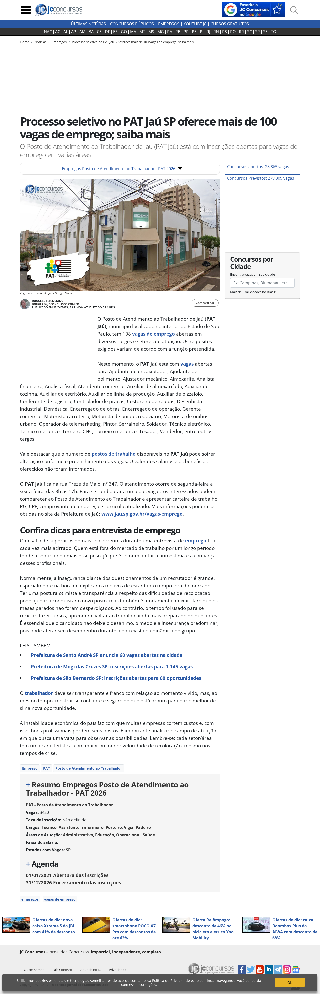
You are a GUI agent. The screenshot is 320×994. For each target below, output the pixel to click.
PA (169, 32)
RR (241, 32)
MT (142, 32)
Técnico (49, 827)
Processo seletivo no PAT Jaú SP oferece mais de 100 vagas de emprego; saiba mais (133, 42)
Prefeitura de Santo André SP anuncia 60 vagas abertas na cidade (106, 655)
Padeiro (143, 827)
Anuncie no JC (90, 970)
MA (133, 32)
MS (151, 32)
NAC (48, 32)
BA (91, 32)
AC (57, 32)
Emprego (30, 768)
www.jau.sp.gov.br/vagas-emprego (142, 513)
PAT (46, 768)
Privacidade (117, 970)
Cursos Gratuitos (230, 24)
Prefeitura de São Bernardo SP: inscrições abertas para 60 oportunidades (116, 678)
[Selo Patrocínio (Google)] (253, 9)
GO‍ (124, 32)
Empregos (169, 24)
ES (115, 32)
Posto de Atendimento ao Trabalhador (89, 768)
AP (73, 32)
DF (107, 32)
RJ (208, 32)
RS (224, 32)
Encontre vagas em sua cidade (252, 274)
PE (194, 32)
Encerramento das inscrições (73, 882)
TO (273, 32)
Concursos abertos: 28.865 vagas (258, 167)
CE (99, 32)
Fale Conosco (62, 970)
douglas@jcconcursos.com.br (55, 304)
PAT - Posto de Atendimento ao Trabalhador (69, 805)
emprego (195, 540)
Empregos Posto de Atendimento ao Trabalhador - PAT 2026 (117, 169)
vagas (187, 363)
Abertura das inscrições (67, 875)
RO (233, 32)
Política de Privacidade (171, 980)
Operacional (128, 835)
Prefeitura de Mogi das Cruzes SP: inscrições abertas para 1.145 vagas (112, 666)
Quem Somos (34, 970)
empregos (30, 899)
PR (186, 32)
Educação (104, 835)
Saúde (149, 835)
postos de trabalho (114, 453)
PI (202, 32)
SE (265, 32)
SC (249, 32)
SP (257, 32)
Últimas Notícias (88, 24)
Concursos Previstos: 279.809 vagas (260, 178)
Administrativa (78, 835)
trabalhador (39, 693)
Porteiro (114, 827)
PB (178, 32)
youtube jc (195, 24)
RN (216, 32)
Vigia (129, 827)
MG (161, 32)
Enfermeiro (93, 827)
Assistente (69, 827)
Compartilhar (205, 303)
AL (66, 32)
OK (290, 982)
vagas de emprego (153, 333)
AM (83, 32)
